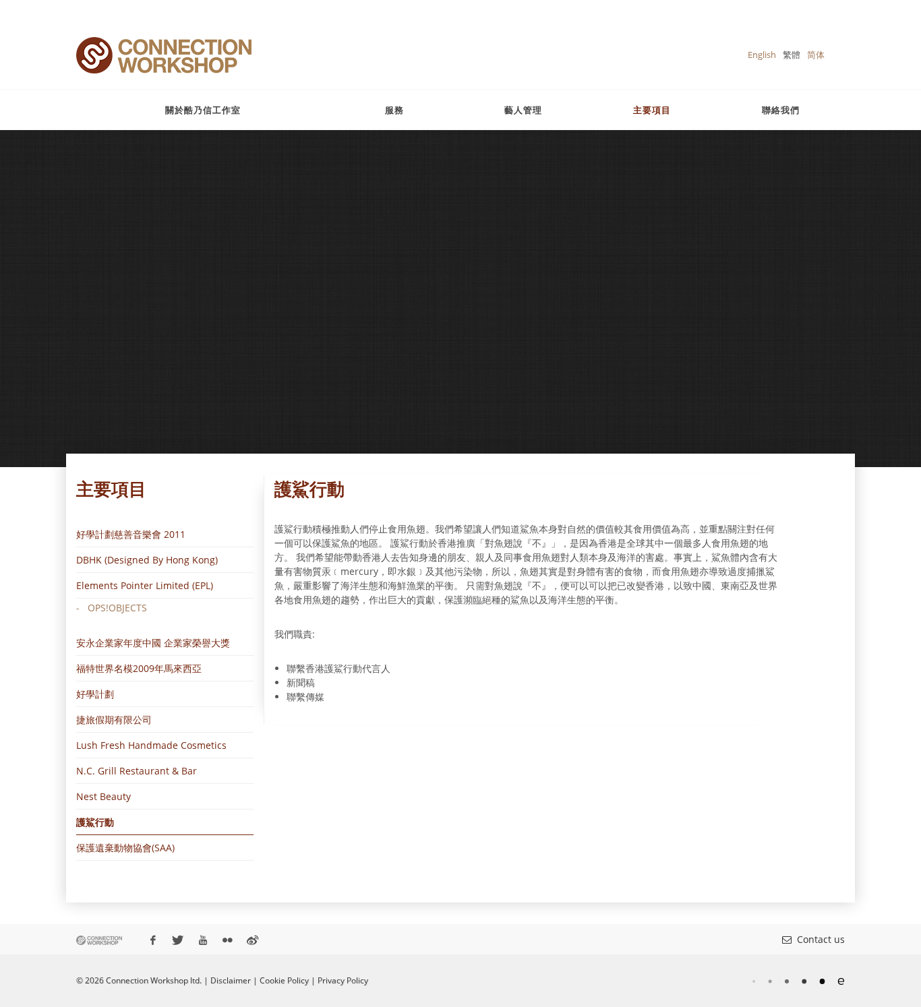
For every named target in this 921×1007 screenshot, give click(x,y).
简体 (816, 55)
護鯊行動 (95, 822)
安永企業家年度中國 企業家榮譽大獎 (153, 642)
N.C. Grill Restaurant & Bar (136, 770)
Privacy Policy (343, 980)
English (762, 55)
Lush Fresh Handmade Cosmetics (151, 745)
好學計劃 (95, 694)
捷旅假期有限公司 (114, 719)
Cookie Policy (284, 980)
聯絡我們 (781, 110)
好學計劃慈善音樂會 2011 (130, 534)
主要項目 (652, 110)
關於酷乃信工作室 (203, 110)
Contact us (818, 939)
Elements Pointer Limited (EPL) (144, 585)
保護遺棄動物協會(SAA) (125, 847)
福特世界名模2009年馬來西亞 (139, 668)
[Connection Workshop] (163, 55)
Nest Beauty (103, 796)
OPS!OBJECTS (117, 607)
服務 (394, 110)
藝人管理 (523, 110)
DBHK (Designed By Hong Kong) (147, 559)
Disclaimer (230, 980)
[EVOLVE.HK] (798, 980)
